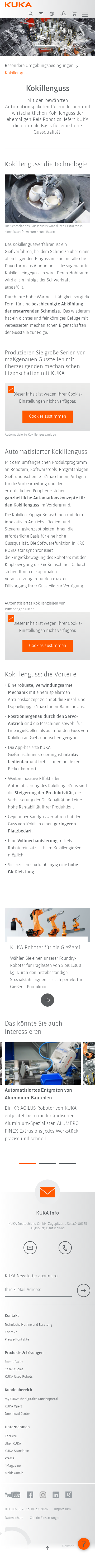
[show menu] (85, 13)
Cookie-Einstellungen (45, 1518)
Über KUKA (13, 1444)
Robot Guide (14, 1362)
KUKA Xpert (13, 1406)
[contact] (41, 13)
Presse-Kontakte (17, 1340)
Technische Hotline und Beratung (28, 1325)
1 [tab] (27, 1163)
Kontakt (11, 1332)
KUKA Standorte (17, 1451)
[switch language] (51, 13)
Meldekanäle (14, 1473)
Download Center (17, 1414)
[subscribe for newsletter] (83, 1290)
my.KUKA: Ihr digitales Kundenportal (31, 1399)
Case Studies (14, 1369)
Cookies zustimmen (47, 416)
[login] (63, 13)
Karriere (11, 1436)
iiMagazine (13, 1466)
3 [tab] (67, 1163)
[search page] (30, 13)
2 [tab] (47, 1163)
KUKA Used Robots (19, 1377)
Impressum (62, 1509)
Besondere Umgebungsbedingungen (39, 66)
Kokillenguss (16, 73)
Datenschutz (14, 1518)
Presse (9, 1458)
